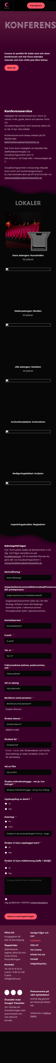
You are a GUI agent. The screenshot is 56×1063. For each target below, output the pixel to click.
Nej (10, 809)
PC (10, 821)
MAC (11, 827)
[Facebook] (6, 992)
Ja (9, 804)
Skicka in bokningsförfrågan (20, 916)
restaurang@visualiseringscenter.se (23, 563)
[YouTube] (13, 992)
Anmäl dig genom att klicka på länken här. (40, 1002)
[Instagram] (19, 992)
